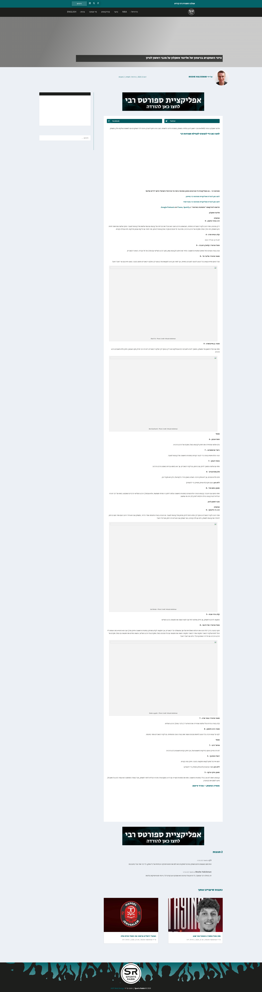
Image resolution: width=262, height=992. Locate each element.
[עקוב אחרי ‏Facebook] (98, 3)
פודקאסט (105, 12)
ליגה (123, 940)
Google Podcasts (168, 207)
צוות (83, 12)
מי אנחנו (93, 12)
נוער (116, 12)
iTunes (180, 207)
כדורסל (134, 12)
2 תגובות (121, 77)
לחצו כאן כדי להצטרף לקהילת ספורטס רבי (200, 133)
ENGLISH (71, 12)
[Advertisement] (76, 110)
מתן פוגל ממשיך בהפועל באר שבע (207, 936)
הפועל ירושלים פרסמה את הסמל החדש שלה (138, 936)
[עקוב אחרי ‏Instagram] (89, 3)
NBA (124, 12)
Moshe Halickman (198, 77)
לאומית (128, 77)
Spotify (187, 207)
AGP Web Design (117, 988)
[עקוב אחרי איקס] (94, 3)
